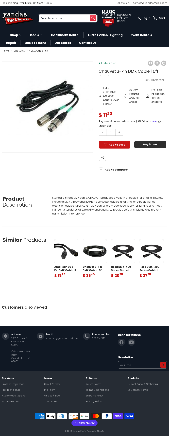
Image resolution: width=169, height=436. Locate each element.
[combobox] (68, 18)
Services (8, 378)
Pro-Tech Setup (11, 390)
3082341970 (123, 3)
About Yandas (52, 384)
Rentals (133, 378)
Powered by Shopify (95, 431)
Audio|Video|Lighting (14, 395)
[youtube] (131, 342)
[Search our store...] (93, 18)
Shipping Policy (94, 395)
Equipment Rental (138, 390)
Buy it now (150, 144)
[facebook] (121, 342)
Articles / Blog (52, 395)
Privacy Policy (94, 401)
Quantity (105, 126)
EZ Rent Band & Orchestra (143, 384)
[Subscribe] (163, 365)
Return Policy (93, 384)
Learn (48, 378)
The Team (49, 390)
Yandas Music (79, 431)
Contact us (50, 401)
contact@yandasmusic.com (150, 3)
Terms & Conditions (97, 390)
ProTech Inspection (13, 384)
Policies (91, 378)
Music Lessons (10, 401)
